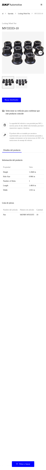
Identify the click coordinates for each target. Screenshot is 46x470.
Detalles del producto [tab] (11, 150)
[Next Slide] (40, 53)
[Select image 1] (8, 82)
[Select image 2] (21, 82)
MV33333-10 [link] (38, 14)
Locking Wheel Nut (24, 14)
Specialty (10, 14)
